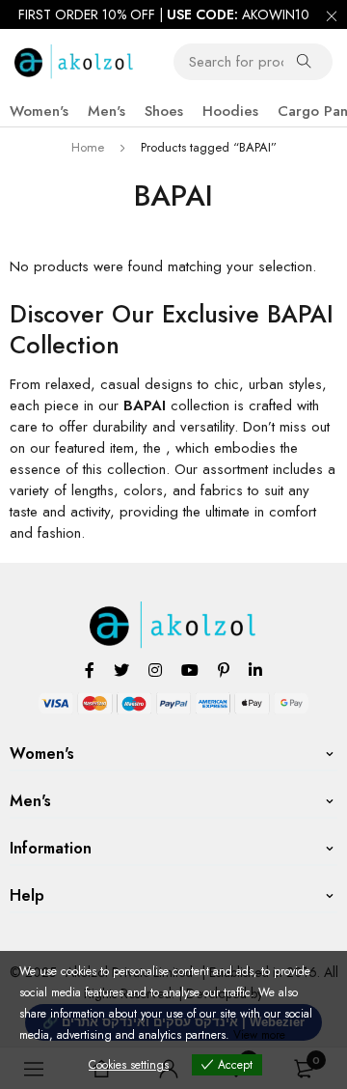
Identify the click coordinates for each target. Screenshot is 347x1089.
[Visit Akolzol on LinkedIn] (255, 670)
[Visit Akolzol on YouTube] (190, 670)
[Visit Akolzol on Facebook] (89, 670)
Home (87, 147)
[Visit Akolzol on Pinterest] (223, 670)
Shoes (164, 111)
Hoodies (230, 111)
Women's (39, 111)
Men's (106, 111)
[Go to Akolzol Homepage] (174, 612)
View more (259, 1035)
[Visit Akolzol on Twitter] (121, 670)
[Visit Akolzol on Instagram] (155, 670)
